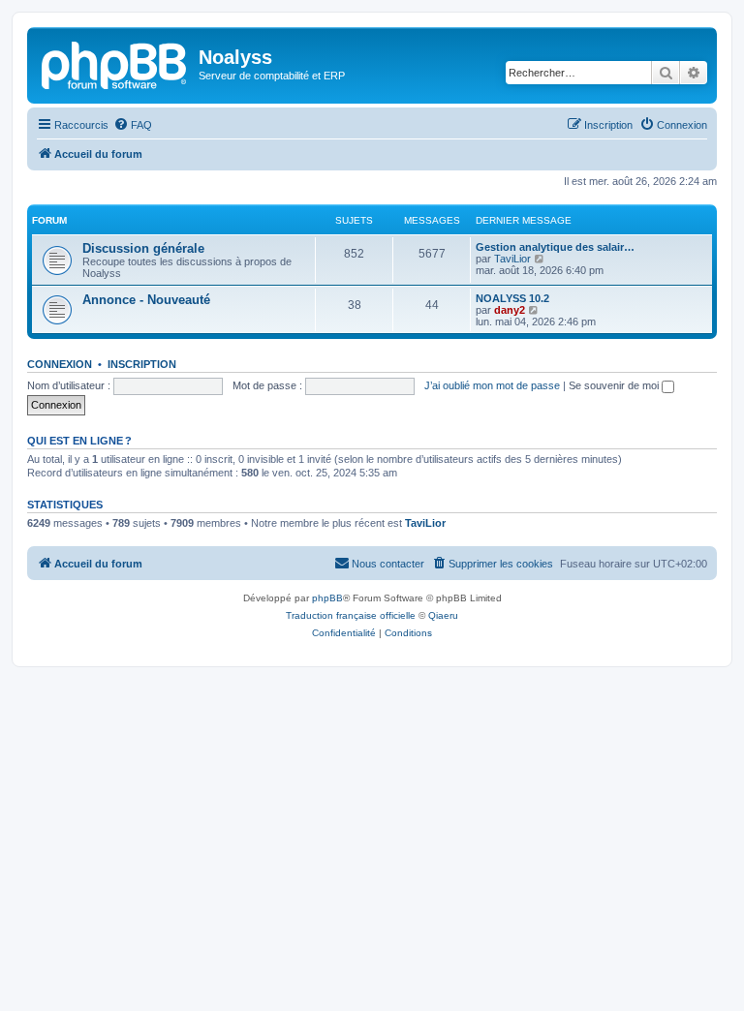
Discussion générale (143, 248)
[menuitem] (132, 125)
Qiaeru (443, 615)
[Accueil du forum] (115, 63)
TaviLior (512, 258)
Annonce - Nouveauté (146, 299)
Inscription (142, 364)
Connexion (59, 364)
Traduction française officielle (351, 615)
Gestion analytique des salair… (555, 247)
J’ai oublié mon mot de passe (492, 385)
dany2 (509, 310)
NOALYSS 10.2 (512, 298)
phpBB (327, 598)
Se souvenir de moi (615, 385)
